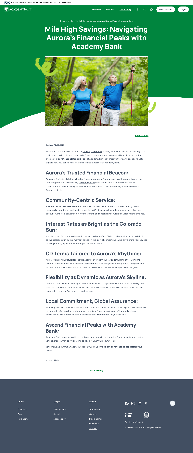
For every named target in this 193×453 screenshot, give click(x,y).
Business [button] (110, 9)
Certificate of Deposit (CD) (71, 158)
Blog (20, 414)
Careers (93, 414)
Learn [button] (21, 402)
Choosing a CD (87, 182)
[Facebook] (127, 403)
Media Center (95, 419)
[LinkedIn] (139, 403)
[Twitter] (146, 403)
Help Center (23, 419)
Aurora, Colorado (92, 151)
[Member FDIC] (128, 415)
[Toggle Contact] (151, 9)
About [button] (92, 402)
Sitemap (93, 428)
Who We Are (95, 409)
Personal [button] (96, 9)
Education (22, 409)
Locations (94, 423)
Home (62, 21)
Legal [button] (57, 402)
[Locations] (137, 9)
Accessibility (59, 419)
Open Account (164, 10)
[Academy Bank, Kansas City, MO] (18, 9)
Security (57, 414)
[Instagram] (133, 403)
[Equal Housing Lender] (146, 414)
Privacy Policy (60, 409)
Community (125, 9)
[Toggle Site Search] (144, 9)
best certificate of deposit (119, 346)
